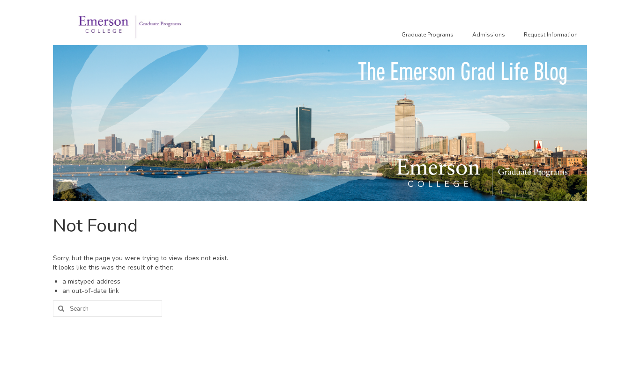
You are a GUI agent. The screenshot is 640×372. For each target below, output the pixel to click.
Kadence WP (196, 356)
